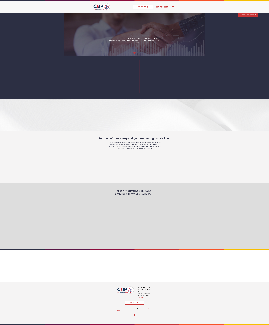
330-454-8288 (162, 7)
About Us (118, 92)
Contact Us (141, 297)
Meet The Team (154, 91)
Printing (124, 158)
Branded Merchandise (164, 158)
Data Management (134, 171)
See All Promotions (135, 120)
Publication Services (114, 171)
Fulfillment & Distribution (154, 171)
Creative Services (104, 158)
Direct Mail (144, 158)
